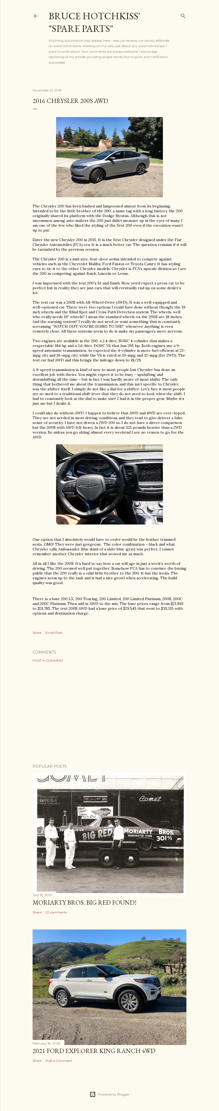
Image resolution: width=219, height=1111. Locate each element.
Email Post (53, 633)
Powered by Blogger (114, 1094)
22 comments (56, 912)
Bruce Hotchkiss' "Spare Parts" (94, 22)
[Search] (183, 15)
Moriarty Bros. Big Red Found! (84, 902)
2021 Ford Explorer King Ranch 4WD (94, 1051)
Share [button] (37, 633)
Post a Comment (48, 660)
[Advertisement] (109, 713)
